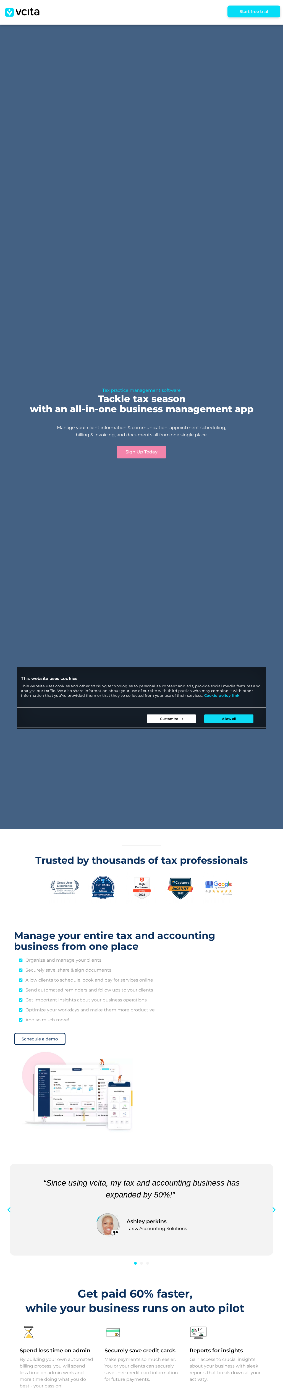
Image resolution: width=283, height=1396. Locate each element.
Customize (169, 719)
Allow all (229, 719)
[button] (9, 1209)
